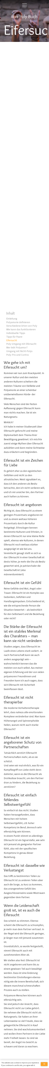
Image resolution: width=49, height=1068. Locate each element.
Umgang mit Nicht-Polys (19, 351)
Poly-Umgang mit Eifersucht (21, 344)
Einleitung (11, 319)
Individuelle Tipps (15, 333)
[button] (24, 5)
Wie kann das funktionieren (21, 329)
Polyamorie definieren (18, 322)
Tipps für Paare (14, 337)
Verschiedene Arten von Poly (21, 326)
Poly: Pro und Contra (17, 355)
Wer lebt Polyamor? (17, 347)
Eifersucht (11, 340)
